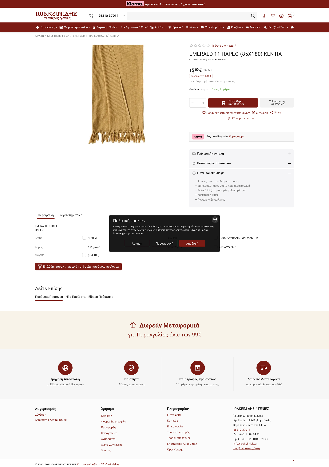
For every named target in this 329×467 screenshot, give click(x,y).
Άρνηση (137, 243)
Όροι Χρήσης (175, 449)
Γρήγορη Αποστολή (65, 379)
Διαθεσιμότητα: (199, 89)
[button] (275, 112)
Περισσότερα (236, 136)
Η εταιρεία (174, 414)
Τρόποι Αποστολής (179, 437)
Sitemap (106, 450)
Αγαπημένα (108, 438)
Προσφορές (108, 427)
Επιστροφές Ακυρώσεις (182, 443)
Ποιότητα (131, 379)
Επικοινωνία (175, 426)
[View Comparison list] (264, 16)
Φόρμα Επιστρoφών (113, 421)
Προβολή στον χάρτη (246, 448)
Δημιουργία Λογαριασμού (51, 419)
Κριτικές (106, 415)
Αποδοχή (192, 243)
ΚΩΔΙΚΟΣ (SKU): (198, 59)
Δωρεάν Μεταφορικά (264, 379)
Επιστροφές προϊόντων (197, 379)
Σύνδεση (40, 414)
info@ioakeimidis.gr (245, 443)
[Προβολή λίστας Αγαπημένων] (273, 16)
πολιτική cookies (146, 230)
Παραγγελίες (109, 433)
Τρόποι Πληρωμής (178, 432)
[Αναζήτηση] (253, 16)
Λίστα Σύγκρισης (111, 444)
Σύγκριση (262, 112)
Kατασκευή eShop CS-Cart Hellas (98, 464)
